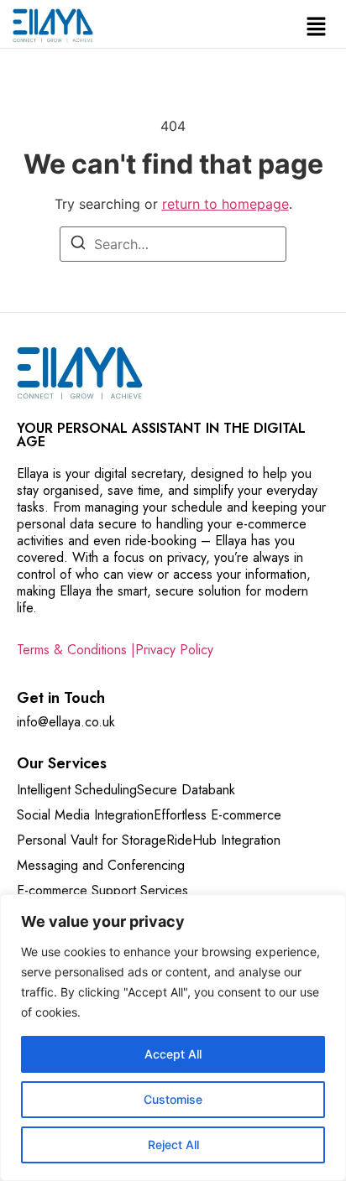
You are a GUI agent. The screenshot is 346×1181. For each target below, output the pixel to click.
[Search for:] (173, 244)
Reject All (173, 1144)
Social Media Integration (85, 815)
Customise (173, 1099)
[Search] (78, 245)
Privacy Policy (174, 649)
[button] (316, 28)
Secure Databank (186, 789)
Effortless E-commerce (217, 815)
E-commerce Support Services (102, 890)
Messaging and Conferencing (101, 865)
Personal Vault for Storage (91, 840)
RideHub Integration (223, 840)
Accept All (173, 1054)
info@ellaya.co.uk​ (66, 721)
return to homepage (225, 203)
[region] (173, 1037)
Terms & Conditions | (76, 649)
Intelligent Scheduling (77, 789)
